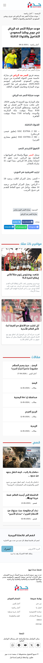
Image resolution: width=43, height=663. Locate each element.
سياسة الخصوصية (35, 612)
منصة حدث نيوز (10, 654)
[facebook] (38, 645)
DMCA (39, 620)
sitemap (39, 624)
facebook (26, 222)
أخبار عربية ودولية (14, 612)
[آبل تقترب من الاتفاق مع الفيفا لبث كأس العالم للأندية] (21, 310)
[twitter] (31, 645)
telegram (33, 227)
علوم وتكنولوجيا (14, 616)
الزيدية (34, 426)
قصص (35, 503)
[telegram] (19, 645)
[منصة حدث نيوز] (34, 5)
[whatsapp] (12, 645)
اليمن (34, 383)
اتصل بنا (39, 607)
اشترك (7, 549)
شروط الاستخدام (36, 616)
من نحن (39, 603)
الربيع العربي (31, 412)
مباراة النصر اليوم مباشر (21, 210)
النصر (31, 155)
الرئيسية (37, 13)
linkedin (8, 227)
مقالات (34, 388)
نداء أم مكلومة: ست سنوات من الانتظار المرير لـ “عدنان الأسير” (23, 512)
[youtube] (25, 645)
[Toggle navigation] (4, 5)
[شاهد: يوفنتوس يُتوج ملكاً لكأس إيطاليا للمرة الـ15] (21, 259)
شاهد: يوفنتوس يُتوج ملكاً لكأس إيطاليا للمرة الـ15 (23, 276)
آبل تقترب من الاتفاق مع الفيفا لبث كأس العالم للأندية (22, 327)
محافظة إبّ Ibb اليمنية (25, 397)
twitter (15, 222)
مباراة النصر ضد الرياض (29, 214)
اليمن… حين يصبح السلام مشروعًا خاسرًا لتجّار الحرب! (24, 367)
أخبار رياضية (28, 13)
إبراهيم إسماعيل (16, 657)
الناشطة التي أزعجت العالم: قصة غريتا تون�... (22, 496)
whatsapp (20, 227)
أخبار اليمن (32, 373)
